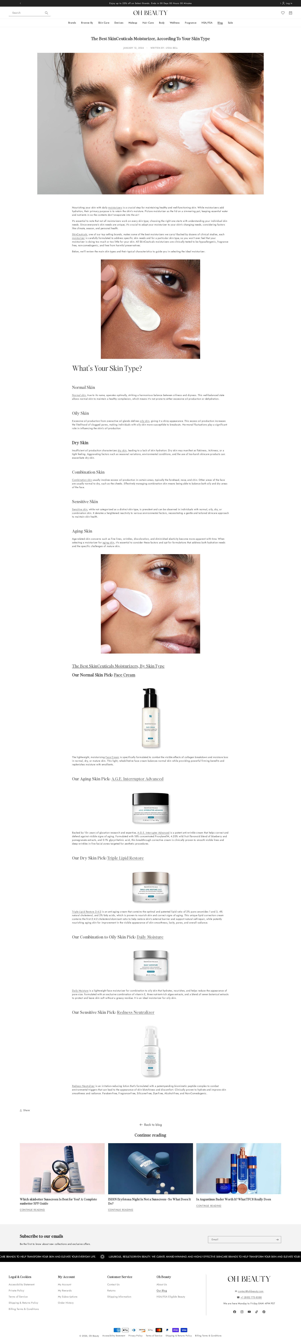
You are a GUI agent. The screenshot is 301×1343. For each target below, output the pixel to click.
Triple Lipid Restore (125, 858)
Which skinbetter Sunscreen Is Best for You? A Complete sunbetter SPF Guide (58, 1201)
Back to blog (153, 1125)
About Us (162, 1284)
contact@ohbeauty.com (251, 1291)
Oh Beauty (94, 1335)
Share (26, 1110)
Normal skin (79, 395)
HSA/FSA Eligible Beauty (171, 1296)
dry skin (122, 450)
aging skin (108, 542)
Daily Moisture (150, 937)
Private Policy (16, 1290)
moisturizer (78, 238)
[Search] (46, 13)
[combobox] (29, 13)
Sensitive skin (79, 509)
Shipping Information (119, 1296)
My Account (65, 1284)
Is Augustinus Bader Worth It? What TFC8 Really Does (233, 1199)
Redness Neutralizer (135, 1012)
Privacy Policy (135, 1335)
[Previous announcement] (20, 3)
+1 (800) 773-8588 (251, 1297)
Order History (66, 1302)
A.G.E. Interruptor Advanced (137, 778)
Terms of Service (18, 1296)
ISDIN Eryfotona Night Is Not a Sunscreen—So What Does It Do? (149, 1201)
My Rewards (65, 1290)
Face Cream (124, 674)
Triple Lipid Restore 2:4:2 (86, 911)
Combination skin (82, 480)
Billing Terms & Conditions (24, 1309)
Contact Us (113, 1284)
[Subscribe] (277, 1239)
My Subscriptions (68, 1296)
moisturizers (115, 207)
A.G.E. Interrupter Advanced (153, 832)
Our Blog (162, 1290)
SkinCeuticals (79, 234)
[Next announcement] (280, 3)
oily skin (144, 421)
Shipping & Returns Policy (23, 1302)
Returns (111, 1290)
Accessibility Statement (21, 1284)
